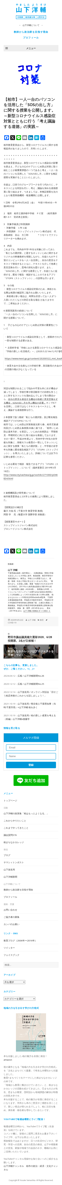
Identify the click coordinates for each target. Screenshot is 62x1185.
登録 (31, 765)
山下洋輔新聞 (10, 876)
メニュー (31, 48)
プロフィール (31, 37)
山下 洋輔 (32, 620)
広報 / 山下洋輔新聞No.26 (31, 675)
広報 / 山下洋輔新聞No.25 (31, 683)
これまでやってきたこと (16, 827)
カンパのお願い (11, 924)
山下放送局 (9, 869)
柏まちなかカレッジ (14, 842)
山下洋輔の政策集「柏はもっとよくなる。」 (26, 813)
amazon (8, 1059)
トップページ (10, 800)
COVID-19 (12, 622)
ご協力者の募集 (11, 916)
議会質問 (10, 834)
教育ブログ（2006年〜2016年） (20, 940)
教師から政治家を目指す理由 (31, 31)
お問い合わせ (10, 909)
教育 (42, 620)
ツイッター (9, 947)
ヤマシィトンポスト (14, 862)
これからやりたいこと (15, 820)
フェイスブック (11, 954)
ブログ (7, 855)
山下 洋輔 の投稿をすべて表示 (35, 611)
